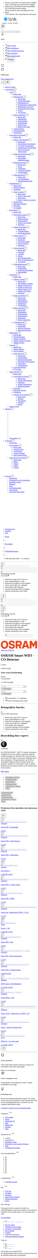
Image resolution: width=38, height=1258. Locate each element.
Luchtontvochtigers (24, 170)
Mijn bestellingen (13, 48)
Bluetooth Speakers (20, 204)
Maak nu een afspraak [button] (8, 1070)
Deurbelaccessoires (24, 233)
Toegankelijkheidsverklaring (14, 1236)
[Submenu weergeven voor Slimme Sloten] (25, 235)
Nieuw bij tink (14, 406)
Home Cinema (18, 192)
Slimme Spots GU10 (25, 289)
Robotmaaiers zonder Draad (27, 105)
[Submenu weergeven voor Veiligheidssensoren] (28, 264)
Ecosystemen (13, 445)
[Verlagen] (2, 686)
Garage (20, 111)
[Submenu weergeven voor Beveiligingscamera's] (29, 214)
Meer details (5, 771)
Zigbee (16, 466)
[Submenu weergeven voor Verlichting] (18, 274)
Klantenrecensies (7, 797)
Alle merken (9, 1117)
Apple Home (18, 451)
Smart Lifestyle (14, 372)
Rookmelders (22, 268)
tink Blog (8, 1195)
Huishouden (13, 333)
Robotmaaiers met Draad (26, 109)
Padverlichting (22, 121)
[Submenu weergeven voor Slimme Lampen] (26, 279)
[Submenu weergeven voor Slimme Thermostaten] (29, 139)
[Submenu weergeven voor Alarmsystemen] (25, 248)
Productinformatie (7, 793)
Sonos (7, 1119)
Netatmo (8, 1127)
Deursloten (21, 240)
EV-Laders (17, 369)
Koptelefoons (18, 202)
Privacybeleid (9, 1231)
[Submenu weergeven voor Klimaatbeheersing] (27, 162)
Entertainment (14, 183)
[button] (19, 47)
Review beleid (10, 1225)
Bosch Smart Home (20, 455)
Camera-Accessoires (24, 223)
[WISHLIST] (19, 66)
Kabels (20, 404)
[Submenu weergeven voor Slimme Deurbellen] (28, 227)
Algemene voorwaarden (13, 1227)
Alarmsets (21, 252)
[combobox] (10, 32)
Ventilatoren (22, 169)
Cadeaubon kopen (11, 1182)
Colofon (8, 1233)
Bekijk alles (17, 94)
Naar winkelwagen (7, 79)
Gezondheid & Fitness (21, 376)
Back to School (10, 87)
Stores (7, 1201)
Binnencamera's (23, 219)
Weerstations (18, 133)
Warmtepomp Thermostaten (27, 148)
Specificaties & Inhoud (9, 799)
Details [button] (3, 677)
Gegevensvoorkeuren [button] (12, 1235)
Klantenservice (10, 529)
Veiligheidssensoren (20, 264)
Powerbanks (22, 401)
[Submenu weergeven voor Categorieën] (14, 89)
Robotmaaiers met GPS (25, 107)
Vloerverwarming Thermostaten (24, 151)
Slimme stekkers (19, 349)
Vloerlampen (22, 305)
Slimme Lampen (19, 279)
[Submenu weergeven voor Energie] (16, 345)
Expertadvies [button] (9, 1140)
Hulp (11, 486)
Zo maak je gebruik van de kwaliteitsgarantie (16, 1108)
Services (8, 476)
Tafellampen (22, 304)
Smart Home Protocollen (17, 458)
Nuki (6, 1129)
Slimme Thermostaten (21, 140)
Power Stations (19, 351)
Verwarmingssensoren (25, 181)
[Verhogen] (25, 686)
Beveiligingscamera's (21, 215)
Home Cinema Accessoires (27, 200)
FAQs (3, 802)
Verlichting (13, 275)
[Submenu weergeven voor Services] (12, 476)
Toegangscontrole (24, 242)
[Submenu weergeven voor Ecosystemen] (19, 445)
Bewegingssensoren (24, 258)
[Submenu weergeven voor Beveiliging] (18, 210)
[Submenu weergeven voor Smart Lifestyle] (21, 371)
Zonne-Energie (19, 354)
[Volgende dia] (3, 608)
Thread (16, 464)
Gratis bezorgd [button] (6, 668)
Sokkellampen (22, 123)
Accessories (22, 112)
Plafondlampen (23, 302)
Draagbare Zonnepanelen (26, 362)
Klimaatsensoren (19, 175)
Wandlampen (22, 119)
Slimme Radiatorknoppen (22, 154)
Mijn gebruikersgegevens (15, 51)
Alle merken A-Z (15, 438)
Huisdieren (17, 392)
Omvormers (22, 363)
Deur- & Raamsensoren (25, 260)
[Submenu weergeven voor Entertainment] (20, 183)
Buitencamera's (23, 221)
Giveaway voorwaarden (13, 1229)
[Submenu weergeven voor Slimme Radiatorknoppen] (32, 154)
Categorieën (9, 89)
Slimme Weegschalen (25, 380)
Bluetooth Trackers (20, 390)
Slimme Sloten (18, 236)
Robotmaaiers (18, 97)
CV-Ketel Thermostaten (26, 146)
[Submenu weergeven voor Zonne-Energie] (25, 353)
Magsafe (20, 399)
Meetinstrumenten (24, 386)
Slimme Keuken (19, 343)
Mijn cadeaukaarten (13, 56)
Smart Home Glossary (12, 1197)
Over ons (8, 1191)
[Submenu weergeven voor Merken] (12, 409)
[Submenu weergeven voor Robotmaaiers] (24, 96)
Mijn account (11, 46)
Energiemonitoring (20, 367)
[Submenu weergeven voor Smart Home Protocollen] (27, 457)
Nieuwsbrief (13, 490)
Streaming (17, 206)
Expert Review (6, 795)
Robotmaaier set (23, 103)
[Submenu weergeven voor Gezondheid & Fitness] (30, 376)
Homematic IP (10, 1121)
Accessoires (17, 208)
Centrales (21, 254)
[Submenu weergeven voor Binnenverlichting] (27, 295)
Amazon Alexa (19, 449)
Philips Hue (9, 1125)
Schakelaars (22, 326)
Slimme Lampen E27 (25, 285)
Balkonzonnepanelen (25, 360)
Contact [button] (7, 1138)
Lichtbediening (19, 322)
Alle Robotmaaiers (24, 101)
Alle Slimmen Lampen (25, 283)
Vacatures (8, 1193)
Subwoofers (22, 198)
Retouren (12, 484)
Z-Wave (16, 468)
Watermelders (22, 272)
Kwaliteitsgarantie (15, 488)
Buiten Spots (22, 125)
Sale (6, 533)
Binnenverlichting (19, 296)
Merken (7, 409)
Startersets (21, 225)
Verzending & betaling (12, 1148)
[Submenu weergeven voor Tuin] (14, 92)
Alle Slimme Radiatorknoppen (23, 159)
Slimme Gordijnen (20, 339)
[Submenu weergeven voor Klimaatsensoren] (26, 175)
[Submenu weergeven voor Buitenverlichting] (26, 115)
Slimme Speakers (19, 187)
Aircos (20, 167)
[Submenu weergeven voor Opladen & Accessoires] (31, 394)
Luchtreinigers (22, 172)
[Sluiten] (7, 82)
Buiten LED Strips (24, 320)
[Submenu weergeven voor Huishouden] (19, 332)
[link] (7, 537)
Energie (11, 345)
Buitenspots (22, 318)
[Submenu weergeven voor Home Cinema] (25, 192)
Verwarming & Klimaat (17, 135)
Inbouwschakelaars (24, 328)
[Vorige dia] (3, 596)
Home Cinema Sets (24, 196)
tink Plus (8, 531)
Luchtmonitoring (23, 179)
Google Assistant (19, 453)
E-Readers (17, 388)
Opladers (21, 403)
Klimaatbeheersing (20, 163)
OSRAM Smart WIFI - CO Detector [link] (17, 559)
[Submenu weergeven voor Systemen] (13, 440)
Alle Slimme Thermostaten (27, 144)
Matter (16, 462)
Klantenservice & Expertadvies (19, 480)
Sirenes (20, 256)
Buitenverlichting (19, 115)
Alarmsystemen (19, 248)
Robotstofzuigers (19, 337)
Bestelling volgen (15, 482)
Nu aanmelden (6, 1217)
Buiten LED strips (24, 127)
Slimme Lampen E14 (25, 287)
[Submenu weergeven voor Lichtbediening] (25, 322)
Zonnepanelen (22, 358)
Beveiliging (13, 210)
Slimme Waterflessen (25, 384)
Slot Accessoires (23, 244)
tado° (7, 1123)
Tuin (10, 92)
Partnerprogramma (11, 1199)
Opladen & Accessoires (21, 395)
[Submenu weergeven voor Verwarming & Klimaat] (26, 135)
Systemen (8, 441)
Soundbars (17, 189)
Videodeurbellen (23, 231)
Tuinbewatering (19, 129)
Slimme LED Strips (24, 291)
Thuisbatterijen (23, 365)
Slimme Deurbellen (20, 227)
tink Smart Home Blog (16, 492)
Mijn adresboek (12, 53)
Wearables (21, 382)
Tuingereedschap (19, 131)
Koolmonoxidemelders (25, 270)
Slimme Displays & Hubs (22, 341)
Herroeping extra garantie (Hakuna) (17, 1144)
